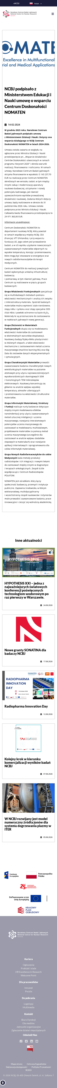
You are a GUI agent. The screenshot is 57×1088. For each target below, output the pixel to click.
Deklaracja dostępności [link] (16, 1067)
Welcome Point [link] (28, 975)
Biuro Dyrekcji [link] (28, 1019)
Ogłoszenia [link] (28, 964)
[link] (3, 1083)
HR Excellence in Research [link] (28, 971)
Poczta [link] (28, 991)
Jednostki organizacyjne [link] (29, 1026)
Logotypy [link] (28, 1003)
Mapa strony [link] (16, 1064)
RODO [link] (29, 1070)
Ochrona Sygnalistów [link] (36, 1064)
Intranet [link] (28, 987)
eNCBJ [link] (16, 3)
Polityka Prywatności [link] (41, 1067)
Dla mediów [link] (28, 1023)
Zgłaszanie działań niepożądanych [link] (28, 1030)
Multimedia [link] (28, 1007)
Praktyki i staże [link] (28, 968)
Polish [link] (36, 3)
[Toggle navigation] (54, 13)
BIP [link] (30, 1048)
